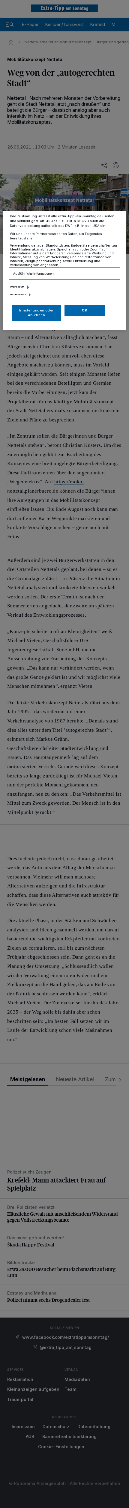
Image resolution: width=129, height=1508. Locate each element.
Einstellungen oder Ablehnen (36, 312)
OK (84, 310)
